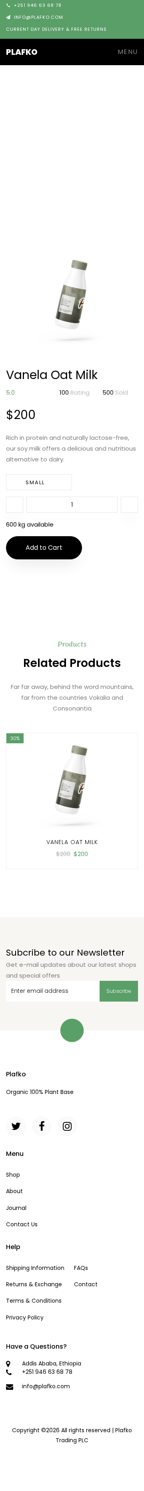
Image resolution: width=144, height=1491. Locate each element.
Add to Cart (44, 547)
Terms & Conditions (34, 1301)
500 (115, 392)
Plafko (22, 52)
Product (52, 129)
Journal (16, 1208)
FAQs (81, 1268)
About (14, 1191)
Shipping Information (35, 1268)
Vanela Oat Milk (72, 842)
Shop (13, 1175)
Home (23, 129)
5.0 (10, 392)
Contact (86, 1284)
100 (75, 392)
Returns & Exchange (34, 1284)
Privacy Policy (25, 1317)
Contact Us (22, 1224)
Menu (126, 51)
